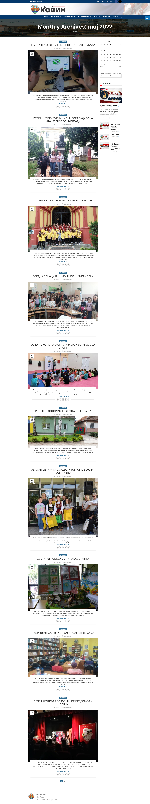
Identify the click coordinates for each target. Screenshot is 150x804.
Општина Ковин (67, 48)
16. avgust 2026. (114, 151)
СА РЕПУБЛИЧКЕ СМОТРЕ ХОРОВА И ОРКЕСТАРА (63, 200)
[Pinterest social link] (63, 107)
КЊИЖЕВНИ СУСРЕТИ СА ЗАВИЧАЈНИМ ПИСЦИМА (63, 632)
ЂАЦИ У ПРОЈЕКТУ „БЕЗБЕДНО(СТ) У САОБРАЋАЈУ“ (63, 45)
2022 (75, 31)
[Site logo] (47, 9)
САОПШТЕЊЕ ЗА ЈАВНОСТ (108, 105)
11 (107, 54)
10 (104, 54)
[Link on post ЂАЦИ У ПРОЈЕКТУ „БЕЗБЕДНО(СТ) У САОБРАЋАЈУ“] (63, 72)
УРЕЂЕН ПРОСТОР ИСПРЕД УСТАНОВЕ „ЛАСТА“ (63, 411)
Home (70, 31)
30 (101, 64)
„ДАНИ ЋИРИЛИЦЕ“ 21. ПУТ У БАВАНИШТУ (63, 559)
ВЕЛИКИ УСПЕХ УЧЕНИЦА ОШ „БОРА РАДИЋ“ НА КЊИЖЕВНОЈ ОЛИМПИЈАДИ (63, 119)
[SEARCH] (120, 76)
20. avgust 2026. (114, 136)
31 (104, 64)
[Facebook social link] (116, 1)
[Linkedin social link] (66, 107)
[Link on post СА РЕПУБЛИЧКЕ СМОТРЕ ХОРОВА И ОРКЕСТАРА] (63, 229)
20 (114, 57)
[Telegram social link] (69, 107)
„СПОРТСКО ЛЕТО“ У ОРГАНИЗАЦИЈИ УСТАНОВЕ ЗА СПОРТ (63, 346)
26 (110, 60)
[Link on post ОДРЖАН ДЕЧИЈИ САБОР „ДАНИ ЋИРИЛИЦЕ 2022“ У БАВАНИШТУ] (63, 507)
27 (114, 60)
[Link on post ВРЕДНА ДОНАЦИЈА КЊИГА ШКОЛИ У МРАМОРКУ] (63, 301)
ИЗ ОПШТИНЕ (63, 41)
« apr (101, 66)
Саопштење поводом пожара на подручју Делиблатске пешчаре (115, 126)
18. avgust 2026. (114, 106)
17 (104, 57)
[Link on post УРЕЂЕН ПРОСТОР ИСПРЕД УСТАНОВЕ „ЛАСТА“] (63, 432)
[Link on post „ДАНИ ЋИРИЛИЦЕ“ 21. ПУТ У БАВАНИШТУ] (63, 587)
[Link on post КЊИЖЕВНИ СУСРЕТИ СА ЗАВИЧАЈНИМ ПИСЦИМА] (63, 657)
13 (114, 54)
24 (104, 60)
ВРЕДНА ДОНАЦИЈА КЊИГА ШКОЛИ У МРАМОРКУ (63, 276)
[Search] (120, 16)
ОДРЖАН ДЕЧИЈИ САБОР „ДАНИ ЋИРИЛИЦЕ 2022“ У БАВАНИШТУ (63, 471)
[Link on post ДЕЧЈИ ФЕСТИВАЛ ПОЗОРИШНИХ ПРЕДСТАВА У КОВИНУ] (63, 736)
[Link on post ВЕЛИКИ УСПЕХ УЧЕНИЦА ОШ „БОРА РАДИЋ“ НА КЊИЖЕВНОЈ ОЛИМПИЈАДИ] (63, 153)
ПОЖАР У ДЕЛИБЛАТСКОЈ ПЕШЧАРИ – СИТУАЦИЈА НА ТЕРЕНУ (115, 146)
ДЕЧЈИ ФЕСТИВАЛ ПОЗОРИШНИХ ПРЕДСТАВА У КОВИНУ (63, 702)
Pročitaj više (105, 117)
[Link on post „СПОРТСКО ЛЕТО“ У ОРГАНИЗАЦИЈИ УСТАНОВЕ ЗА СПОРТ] (63, 371)
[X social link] (120, 1)
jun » (120, 66)
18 (107, 57)
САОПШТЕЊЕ (115, 134)
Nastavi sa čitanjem (63, 104)
